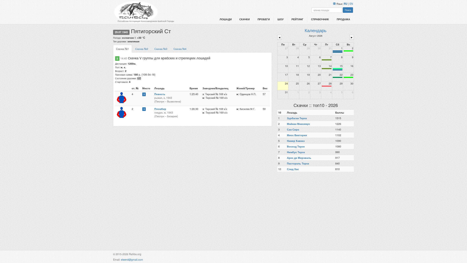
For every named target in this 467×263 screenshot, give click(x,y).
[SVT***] (337, 77)
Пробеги (264, 19)
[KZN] (326, 59)
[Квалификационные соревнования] (337, 52)
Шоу (280, 19)
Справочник (320, 19)
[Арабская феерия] (326, 86)
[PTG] (348, 50)
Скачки (244, 19)
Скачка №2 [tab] (141, 49)
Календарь (316, 30)
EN (351, 3)
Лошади (226, 19)
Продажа (343, 19)
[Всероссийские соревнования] (337, 50)
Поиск (348, 9)
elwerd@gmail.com (132, 259)
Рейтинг (297, 19)
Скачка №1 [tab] (122, 49)
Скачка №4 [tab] (179, 49)
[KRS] (337, 68)
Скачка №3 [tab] (160, 49)
